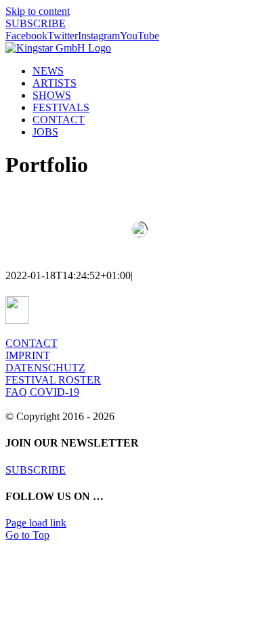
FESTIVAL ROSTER (53, 380)
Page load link (35, 523)
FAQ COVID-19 (42, 392)
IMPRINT (27, 355)
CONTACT (31, 343)
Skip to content (37, 11)
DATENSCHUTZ (45, 367)
